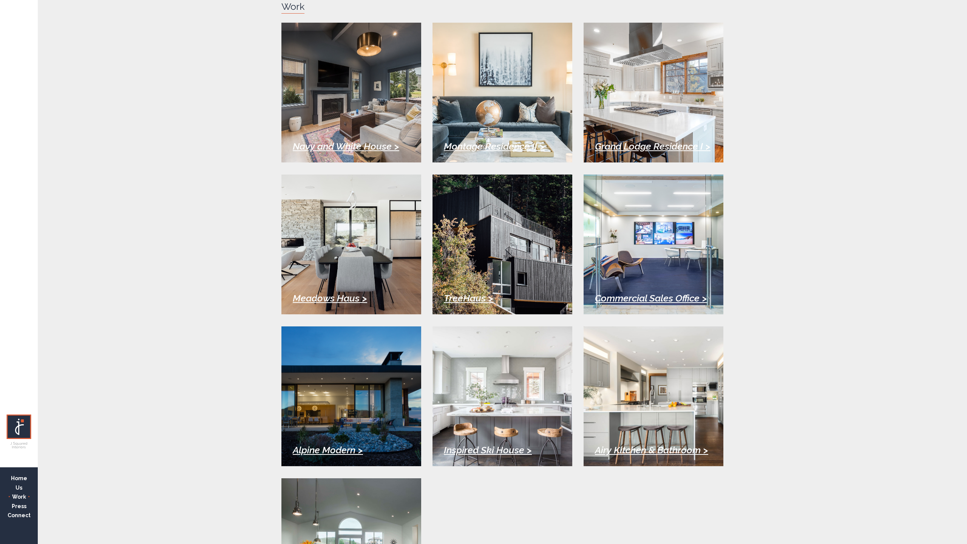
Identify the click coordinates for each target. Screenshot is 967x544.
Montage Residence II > (494, 146)
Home (19, 478)
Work (19, 497)
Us (18, 488)
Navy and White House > (346, 146)
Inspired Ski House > (488, 450)
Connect (19, 515)
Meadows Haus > (330, 298)
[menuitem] (19, 478)
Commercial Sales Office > (651, 298)
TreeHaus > (468, 298)
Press (19, 506)
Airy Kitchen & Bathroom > (651, 450)
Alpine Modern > (328, 450)
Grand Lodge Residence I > (653, 146)
